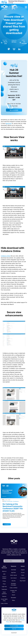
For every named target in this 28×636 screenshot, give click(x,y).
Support (23, 569)
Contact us (22, 578)
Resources (13, 566)
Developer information (13, 584)
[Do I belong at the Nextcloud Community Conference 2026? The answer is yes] (14, 491)
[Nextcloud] (9, 7)
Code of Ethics (4, 603)
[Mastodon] (8, 48)
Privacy (4, 581)
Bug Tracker (23, 580)
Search (13, 594)
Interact (23, 566)
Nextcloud (8, 123)
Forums (22, 572)
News (14, 42)
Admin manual (13, 575)
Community (10, 501)
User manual (13, 578)
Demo (22, 575)
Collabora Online (5, 256)
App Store (13, 572)
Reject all (14, 628)
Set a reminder (14, 110)
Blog (5, 501)
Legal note (4, 586)
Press (4, 583)
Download (13, 569)
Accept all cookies (14, 625)
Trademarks (4, 589)
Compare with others (13, 591)
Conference (16, 501)
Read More (6, 524)
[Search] (22, 560)
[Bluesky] (14, 48)
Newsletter (13, 597)
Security (13, 580)
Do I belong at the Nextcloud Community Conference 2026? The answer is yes (13, 507)
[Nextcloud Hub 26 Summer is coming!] (4, 1)
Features (4, 596)
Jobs (4, 574)
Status (13, 600)
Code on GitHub (13, 587)
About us (4, 571)
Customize (13, 632)
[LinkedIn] (19, 48)
